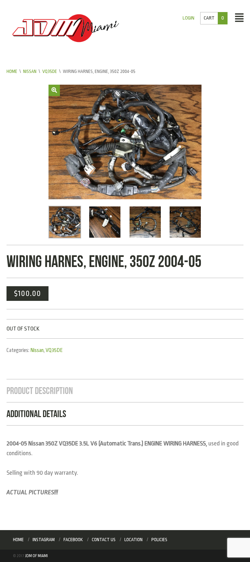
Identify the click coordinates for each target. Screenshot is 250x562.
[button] (54, 90)
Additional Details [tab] (36, 413)
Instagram (44, 539)
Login (188, 18)
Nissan (29, 71)
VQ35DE (49, 71)
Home (12, 71)
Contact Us (104, 539)
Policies (159, 539)
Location (133, 539)
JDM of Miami (36, 556)
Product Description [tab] (40, 390)
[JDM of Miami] (66, 28)
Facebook (73, 539)
